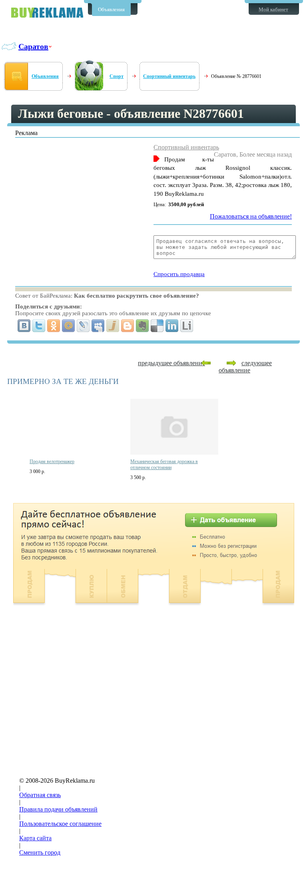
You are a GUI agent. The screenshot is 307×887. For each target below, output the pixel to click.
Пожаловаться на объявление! (251, 216)
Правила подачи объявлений (58, 809)
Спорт (117, 76)
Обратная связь (40, 795)
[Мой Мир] (68, 325)
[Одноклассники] (53, 325)
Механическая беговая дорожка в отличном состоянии (164, 464)
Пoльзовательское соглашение (60, 823)
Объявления (111, 9)
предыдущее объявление (171, 363)
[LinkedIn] (172, 325)
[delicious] (157, 325)
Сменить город (39, 852)
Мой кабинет (273, 9)
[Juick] (113, 325)
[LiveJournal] (83, 325)
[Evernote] (142, 325)
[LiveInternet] (186, 325)
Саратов (33, 46)
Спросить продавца (179, 274)
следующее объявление (245, 367)
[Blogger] (127, 325)
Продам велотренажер (52, 461)
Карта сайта (35, 838)
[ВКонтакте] (24, 325)
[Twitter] (39, 325)
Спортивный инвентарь (169, 76)
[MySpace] (98, 325)
